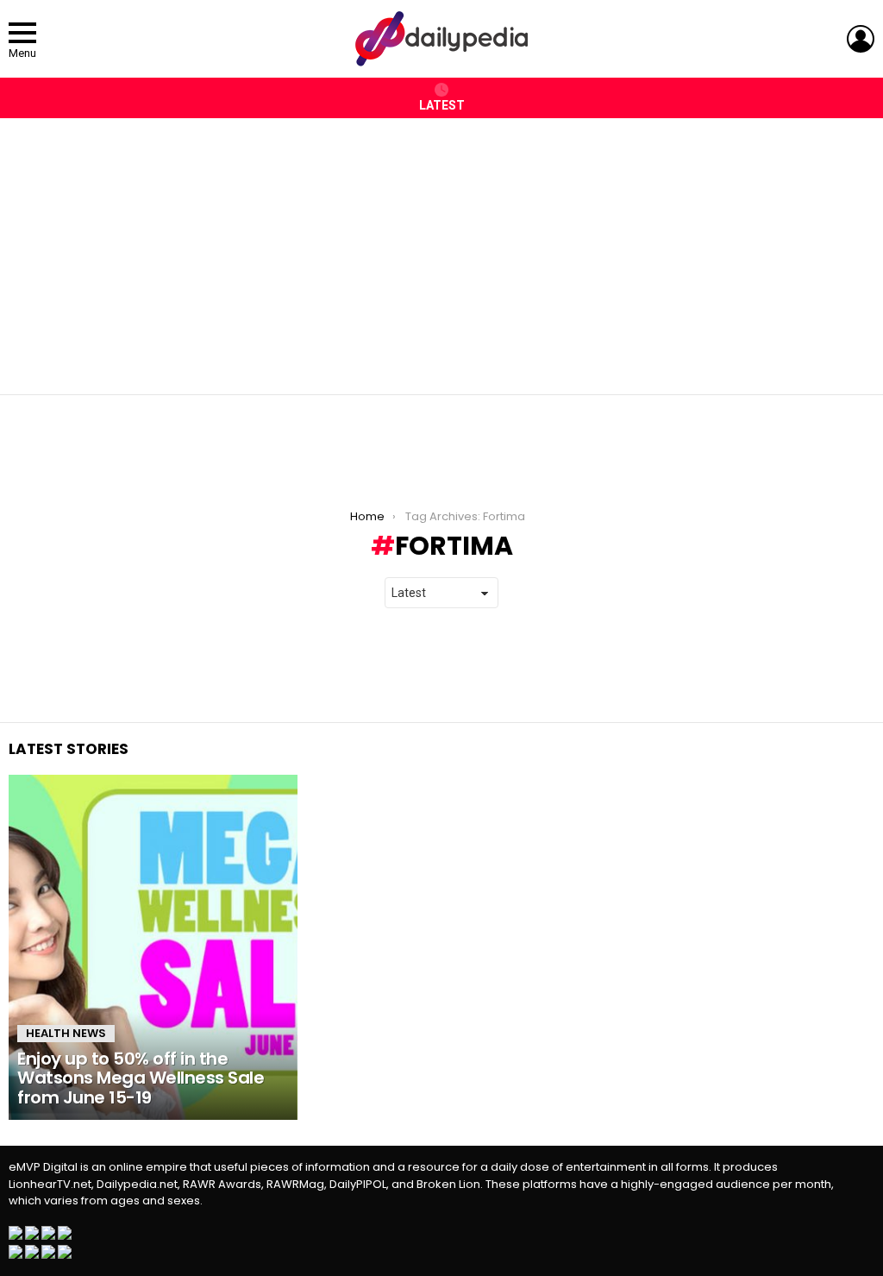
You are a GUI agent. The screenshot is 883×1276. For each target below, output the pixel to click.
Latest (442, 105)
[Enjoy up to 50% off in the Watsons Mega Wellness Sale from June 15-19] (153, 947)
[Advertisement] (441, 247)
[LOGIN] (860, 38)
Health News (66, 1033)
